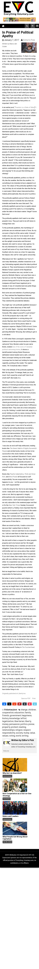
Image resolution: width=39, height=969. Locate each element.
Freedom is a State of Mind (24, 107)
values (5, 735)
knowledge (14, 718)
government (15, 715)
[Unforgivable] (32, 26)
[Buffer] (25, 704)
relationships (8, 730)
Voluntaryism (10, 709)
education (19, 712)
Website (6, 751)
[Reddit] (14, 704)
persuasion (14, 724)
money (5, 724)
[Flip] (20, 704)
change (24, 709)
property (6, 727)
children (32, 709)
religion (19, 730)
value (32, 733)
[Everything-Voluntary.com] (3, 26)
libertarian (19, 721)
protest (14, 727)
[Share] (4, 704)
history (5, 718)
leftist (23, 718)
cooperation (8, 712)
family (28, 712)
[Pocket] (30, 704)
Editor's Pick (29, 40)
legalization (8, 721)
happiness (27, 715)
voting (12, 735)
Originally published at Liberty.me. (14, 693)
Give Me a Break (7, 842)
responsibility (8, 733)
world (18, 735)
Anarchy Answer (7, 776)
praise (31, 724)
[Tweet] (9, 704)
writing (25, 735)
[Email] (35, 704)
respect (27, 730)
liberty (28, 721)
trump (26, 733)
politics (24, 724)
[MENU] (37, 25)
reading (22, 727)
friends (5, 715)
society (19, 733)
